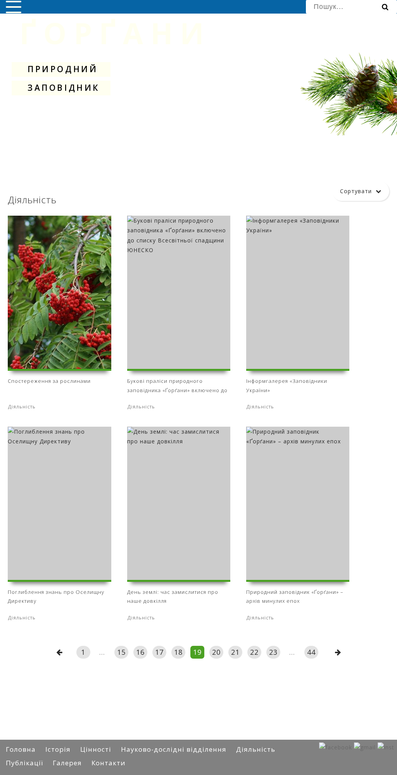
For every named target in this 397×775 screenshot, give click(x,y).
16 (140, 652)
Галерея (67, 762)
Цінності (95, 749)
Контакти (108, 762)
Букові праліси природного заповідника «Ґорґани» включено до (177, 385)
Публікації (24, 762)
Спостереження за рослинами (49, 380)
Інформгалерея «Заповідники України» (286, 385)
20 (216, 652)
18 (178, 652)
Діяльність (255, 749)
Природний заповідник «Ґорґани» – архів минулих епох (294, 596)
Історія (58, 749)
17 (159, 652)
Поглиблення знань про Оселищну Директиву (56, 596)
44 (311, 652)
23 (273, 652)
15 (121, 652)
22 (254, 652)
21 (235, 652)
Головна (21, 749)
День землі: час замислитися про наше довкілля (172, 596)
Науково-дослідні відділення (173, 749)
